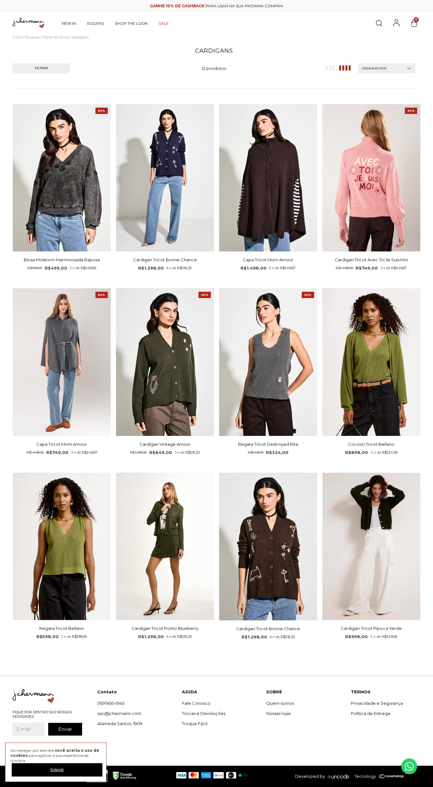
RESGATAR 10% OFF (216, 167)
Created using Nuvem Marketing (217, 179)
